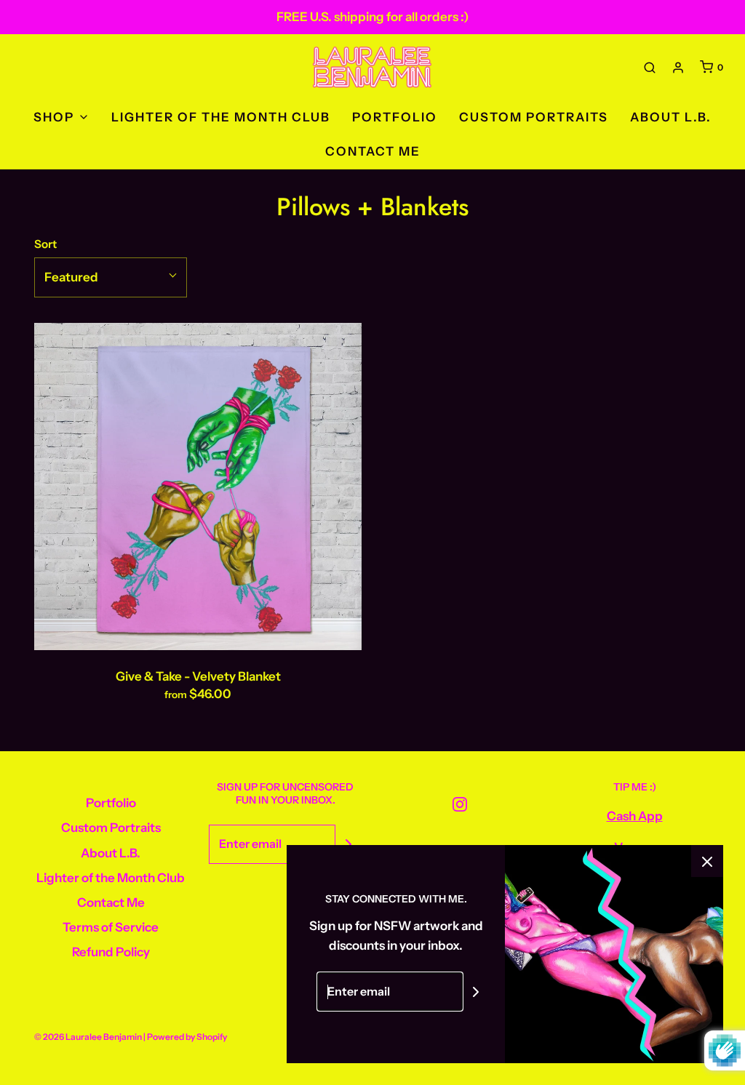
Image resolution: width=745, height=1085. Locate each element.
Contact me (373, 151)
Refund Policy (111, 952)
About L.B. (671, 117)
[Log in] (678, 67)
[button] (110, 277)
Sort (45, 244)
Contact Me (111, 902)
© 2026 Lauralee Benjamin (88, 1036)
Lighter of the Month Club (220, 117)
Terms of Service (111, 927)
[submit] (348, 844)
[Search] (649, 67)
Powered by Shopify (187, 1036)
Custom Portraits (533, 117)
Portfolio (394, 117)
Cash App (635, 816)
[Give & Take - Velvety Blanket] (198, 486)
